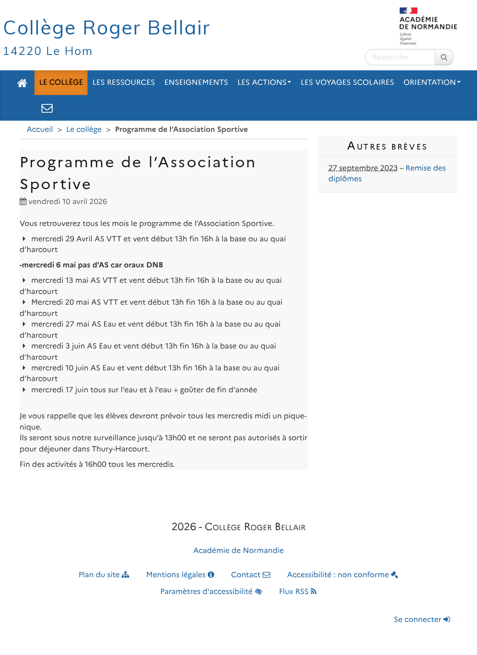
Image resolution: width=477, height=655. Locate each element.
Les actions (262, 82)
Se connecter (418, 619)
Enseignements (196, 82)
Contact (247, 575)
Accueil (40, 129)
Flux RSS (295, 591)
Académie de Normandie (238, 550)
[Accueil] (22, 83)
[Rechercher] (444, 57)
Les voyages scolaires (347, 82)
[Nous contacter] (47, 107)
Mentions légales (177, 575)
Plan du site (100, 575)
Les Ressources (123, 82)
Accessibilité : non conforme (339, 575)
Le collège (61, 82)
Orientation (429, 82)
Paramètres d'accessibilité (207, 591)
